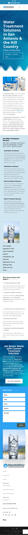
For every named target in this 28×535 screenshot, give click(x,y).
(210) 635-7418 (15, 3)
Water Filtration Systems (8, 489)
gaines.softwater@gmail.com (10, 508)
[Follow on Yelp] (12, 515)
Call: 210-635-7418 (9, 504)
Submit (21, 425)
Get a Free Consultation (14, 381)
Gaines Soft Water (19, 531)
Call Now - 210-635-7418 (11, 55)
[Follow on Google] (9, 515)
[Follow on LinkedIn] (15, 515)
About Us (5, 471)
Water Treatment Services (11, 139)
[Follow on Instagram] (6, 515)
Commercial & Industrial (8, 493)
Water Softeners (6, 485)
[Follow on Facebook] (3, 515)
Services (5, 479)
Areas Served (6, 475)
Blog (4, 520)
